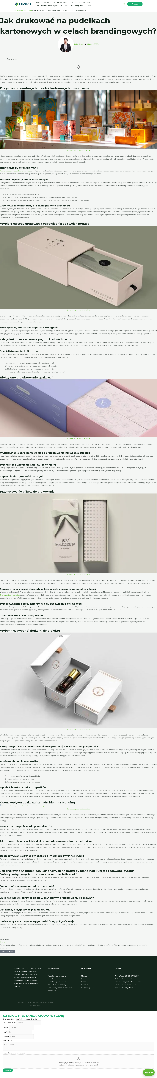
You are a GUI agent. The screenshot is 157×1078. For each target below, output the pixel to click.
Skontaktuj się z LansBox (10, 595)
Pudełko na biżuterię (56, 979)
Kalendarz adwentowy (57, 985)
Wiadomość (8, 1040)
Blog (83, 979)
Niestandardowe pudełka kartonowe (15, 171)
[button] (68, 2)
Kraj (5, 1032)
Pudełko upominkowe (57, 982)
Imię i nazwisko (9, 1023)
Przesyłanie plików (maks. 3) (14, 1053)
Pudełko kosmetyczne (57, 976)
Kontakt (84, 985)
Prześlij (8, 1070)
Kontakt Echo (7, 951)
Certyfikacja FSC (87, 988)
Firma (6, 1037)
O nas (83, 982)
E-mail (6, 1027)
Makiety (84, 976)
